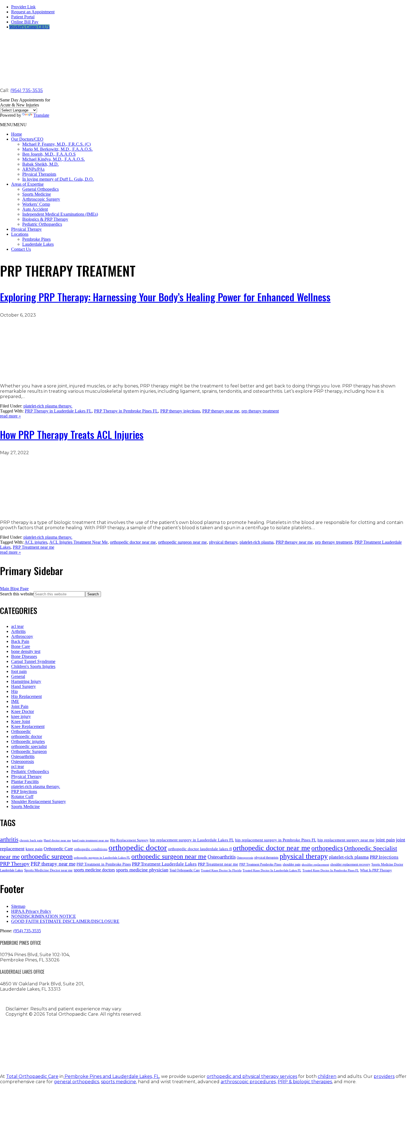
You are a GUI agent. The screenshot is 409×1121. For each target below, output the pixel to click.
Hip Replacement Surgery (129, 840)
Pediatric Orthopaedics (42, 224)
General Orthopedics (40, 189)
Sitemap (18, 906)
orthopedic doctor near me (133, 542)
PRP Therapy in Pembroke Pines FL (126, 411)
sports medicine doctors (94, 870)
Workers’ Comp (36, 204)
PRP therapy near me (220, 411)
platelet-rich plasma (257, 542)
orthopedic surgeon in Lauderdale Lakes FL (102, 857)
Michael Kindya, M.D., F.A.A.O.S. (53, 159)
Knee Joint (20, 721)
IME (15, 701)
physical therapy (223, 542)
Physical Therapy (26, 229)
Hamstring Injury (26, 681)
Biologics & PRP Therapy (45, 219)
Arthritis (18, 631)
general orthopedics (76, 1081)
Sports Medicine (36, 194)
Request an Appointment (33, 11)
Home (16, 134)
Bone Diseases (24, 656)
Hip (14, 691)
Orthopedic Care (58, 848)
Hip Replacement (26, 696)
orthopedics (327, 848)
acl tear (17, 626)
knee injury (21, 716)
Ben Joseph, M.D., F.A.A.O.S (49, 154)
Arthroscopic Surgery (41, 199)
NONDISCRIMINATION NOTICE (43, 916)
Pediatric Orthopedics (30, 771)
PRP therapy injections (180, 411)
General (18, 676)
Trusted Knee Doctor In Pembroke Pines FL (330, 870)
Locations (19, 234)
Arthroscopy (22, 636)
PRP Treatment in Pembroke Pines (104, 864)
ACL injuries (35, 542)
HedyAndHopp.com (85, 1056)
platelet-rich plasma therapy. (47, 406)
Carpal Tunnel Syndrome (33, 661)
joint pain (385, 839)
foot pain (19, 671)
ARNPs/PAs (33, 169)
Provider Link (23, 6)
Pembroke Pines (36, 239)
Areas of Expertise (27, 184)
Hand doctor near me (57, 840)
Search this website (17, 593)
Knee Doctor (22, 711)
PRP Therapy (14, 864)
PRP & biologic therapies (305, 1081)
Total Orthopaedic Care (184, 870)
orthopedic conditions (90, 849)
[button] (13, 124)
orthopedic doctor (26, 736)
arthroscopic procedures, (249, 1081)
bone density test (25, 651)
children (327, 1076)
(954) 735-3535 (26, 90)
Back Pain (20, 641)
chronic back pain (31, 840)
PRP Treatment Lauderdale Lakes (164, 864)
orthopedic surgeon (47, 856)
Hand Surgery (23, 686)
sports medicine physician (142, 870)
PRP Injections (24, 791)
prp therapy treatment (260, 411)
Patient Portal (23, 16)
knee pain (34, 848)
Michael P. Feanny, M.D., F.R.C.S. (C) (56, 144)
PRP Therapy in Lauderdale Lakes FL (58, 411)
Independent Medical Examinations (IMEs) (60, 214)
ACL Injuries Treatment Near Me (78, 542)
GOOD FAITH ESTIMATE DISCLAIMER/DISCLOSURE (65, 921)
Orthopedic (21, 731)
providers (384, 1076)
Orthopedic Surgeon (29, 751)
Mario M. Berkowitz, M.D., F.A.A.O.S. (57, 149)
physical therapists (266, 857)
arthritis (9, 839)
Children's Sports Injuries (33, 666)
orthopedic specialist (29, 746)
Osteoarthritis (23, 756)
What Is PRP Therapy (376, 870)
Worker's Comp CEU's (29, 26)
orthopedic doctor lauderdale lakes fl (200, 848)
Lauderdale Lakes (38, 244)
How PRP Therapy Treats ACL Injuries (72, 434)
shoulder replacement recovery (350, 864)
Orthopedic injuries (28, 741)
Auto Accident (35, 209)
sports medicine (118, 1081)
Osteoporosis (22, 761)
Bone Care (20, 646)
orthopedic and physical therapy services (252, 1076)
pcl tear (17, 766)
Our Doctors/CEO (27, 139)
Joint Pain (19, 706)
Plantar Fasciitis (25, 781)
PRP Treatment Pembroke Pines (260, 864)
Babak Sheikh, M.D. (40, 164)
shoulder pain (291, 864)
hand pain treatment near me (90, 840)
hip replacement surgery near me (345, 839)
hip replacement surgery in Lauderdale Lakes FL (192, 839)
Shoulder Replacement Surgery (38, 801)
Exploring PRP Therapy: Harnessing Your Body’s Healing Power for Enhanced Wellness (165, 296)
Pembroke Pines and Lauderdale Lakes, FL (111, 1076)
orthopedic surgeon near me (182, 542)
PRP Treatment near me (33, 547)
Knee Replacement (28, 726)
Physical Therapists (39, 174)
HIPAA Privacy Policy (31, 911)
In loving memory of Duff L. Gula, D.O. (58, 179)
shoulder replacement (315, 864)
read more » (10, 416)
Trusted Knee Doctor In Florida (221, 870)
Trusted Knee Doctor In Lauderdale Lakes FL (272, 870)
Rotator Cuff (22, 796)
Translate (41, 115)
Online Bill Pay (24, 21)
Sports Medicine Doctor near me (48, 870)
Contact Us (21, 249)
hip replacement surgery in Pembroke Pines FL (275, 839)
